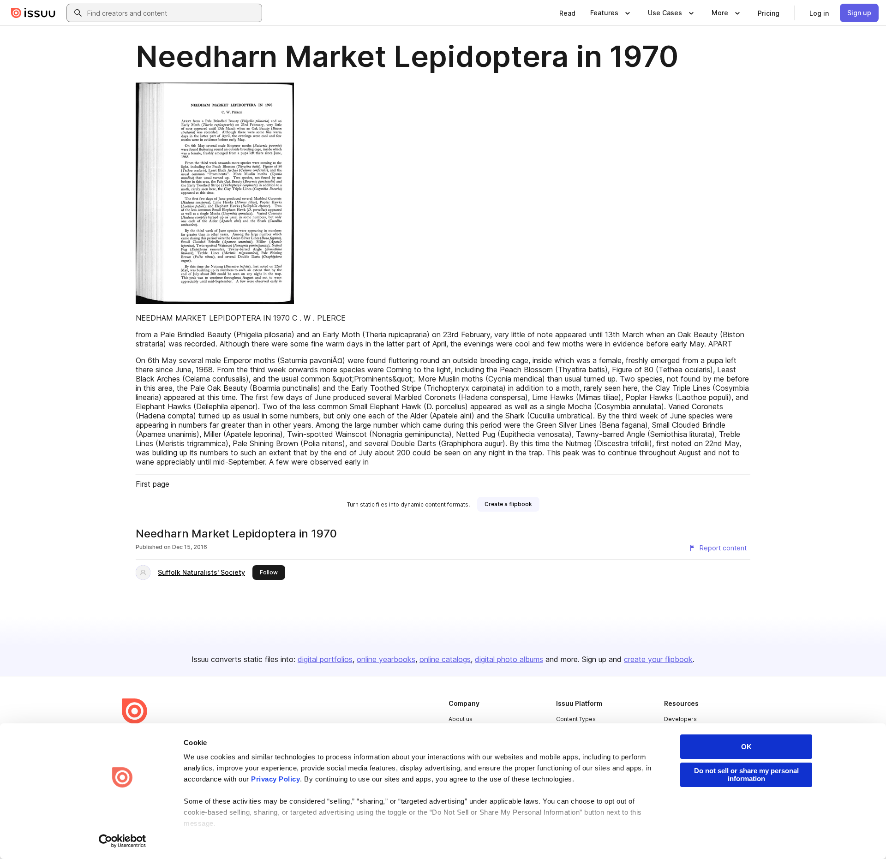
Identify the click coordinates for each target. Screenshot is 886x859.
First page (152, 484)
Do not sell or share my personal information (746, 774)
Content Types (576, 719)
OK (746, 747)
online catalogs (445, 659)
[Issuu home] (33, 13)
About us (461, 719)
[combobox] (172, 13)
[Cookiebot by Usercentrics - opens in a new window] (122, 841)
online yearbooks (386, 659)
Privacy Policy (275, 779)
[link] (567, 13)
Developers (680, 719)
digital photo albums (509, 659)
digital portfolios (325, 659)
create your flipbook (658, 659)
